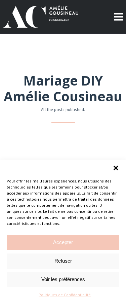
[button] (116, 168)
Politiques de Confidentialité (65, 294)
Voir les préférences (63, 279)
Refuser (63, 261)
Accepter (63, 242)
